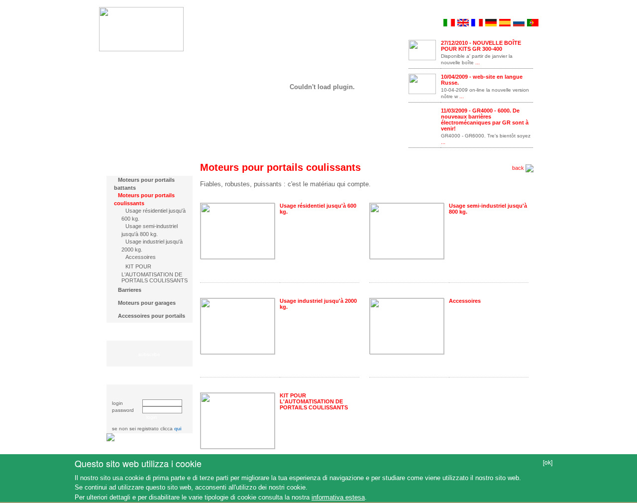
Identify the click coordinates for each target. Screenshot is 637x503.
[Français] (477, 21)
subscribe (149, 354)
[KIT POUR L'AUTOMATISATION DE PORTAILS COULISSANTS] (238, 420)
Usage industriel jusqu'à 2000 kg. (152, 245)
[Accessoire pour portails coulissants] (407, 325)
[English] (463, 21)
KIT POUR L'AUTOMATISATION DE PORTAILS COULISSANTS (154, 273)
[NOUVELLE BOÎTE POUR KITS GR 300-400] (422, 49)
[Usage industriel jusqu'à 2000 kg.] (238, 325)
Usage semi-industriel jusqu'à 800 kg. (149, 230)
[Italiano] (449, 21)
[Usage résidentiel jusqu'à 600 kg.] (238, 230)
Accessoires (140, 257)
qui (178, 428)
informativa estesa (338, 497)
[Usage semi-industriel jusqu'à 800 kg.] (407, 230)
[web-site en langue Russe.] (422, 83)
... (477, 62)
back (519, 168)
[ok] (547, 462)
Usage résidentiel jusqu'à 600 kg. (153, 215)
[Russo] (519, 21)
